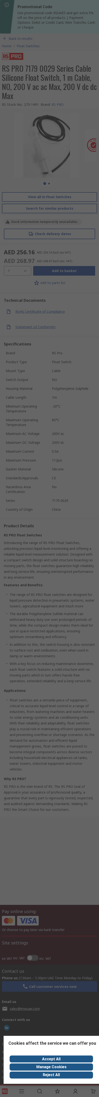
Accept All (51, 1059)
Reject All (51, 1075)
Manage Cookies (51, 1067)
